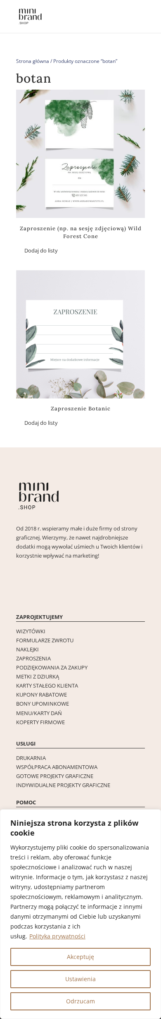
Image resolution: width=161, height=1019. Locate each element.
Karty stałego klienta (47, 685)
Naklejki (27, 649)
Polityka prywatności (57, 936)
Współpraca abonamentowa (56, 767)
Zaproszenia (33, 658)
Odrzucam (80, 1001)
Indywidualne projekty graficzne (63, 785)
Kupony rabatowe (41, 694)
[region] (80, 914)
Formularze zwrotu (44, 640)
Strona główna (32, 61)
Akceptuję (80, 957)
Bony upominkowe (42, 703)
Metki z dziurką (37, 676)
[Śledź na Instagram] (22, 593)
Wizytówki (30, 631)
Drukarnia (31, 758)
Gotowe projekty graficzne (54, 776)
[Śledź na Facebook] (39, 593)
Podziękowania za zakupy (52, 667)
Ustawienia (80, 979)
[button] (37, 250)
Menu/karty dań (39, 713)
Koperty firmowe (40, 722)
